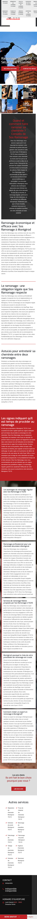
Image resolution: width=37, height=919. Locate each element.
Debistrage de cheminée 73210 (11, 839)
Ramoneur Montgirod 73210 (21, 861)
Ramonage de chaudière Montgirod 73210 (21, 827)
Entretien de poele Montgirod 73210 (11, 826)
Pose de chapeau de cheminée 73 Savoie (20, 5)
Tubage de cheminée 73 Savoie (13, 13)
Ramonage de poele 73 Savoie (5, 13)
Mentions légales (28, 917)
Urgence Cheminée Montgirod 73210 (21, 849)
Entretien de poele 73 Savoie (28, 3)
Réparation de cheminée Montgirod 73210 (11, 812)
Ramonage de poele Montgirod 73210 (21, 839)
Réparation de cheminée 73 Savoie (13, 4)
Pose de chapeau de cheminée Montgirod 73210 (21, 813)
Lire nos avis (18, 789)
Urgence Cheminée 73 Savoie (20, 13)
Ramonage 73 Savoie (5, 2)
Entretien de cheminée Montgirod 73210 (11, 863)
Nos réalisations (10, 69)
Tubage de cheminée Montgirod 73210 (11, 850)
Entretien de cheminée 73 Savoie (28, 13)
